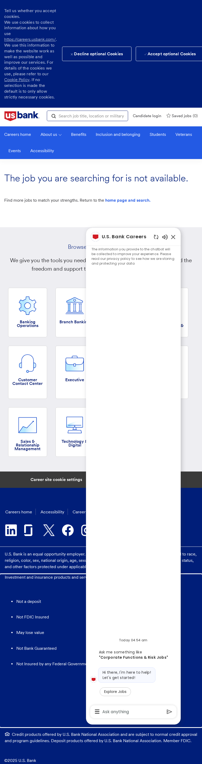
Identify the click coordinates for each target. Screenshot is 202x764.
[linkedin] (11, 530)
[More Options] (97, 712)
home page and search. (127, 200)
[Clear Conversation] (156, 237)
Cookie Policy (16, 79)
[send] (169, 711)
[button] (53, 115)
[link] (22, 116)
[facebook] (68, 530)
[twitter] (49, 530)
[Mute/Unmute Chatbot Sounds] (165, 237)
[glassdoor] (30, 530)
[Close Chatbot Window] (173, 237)
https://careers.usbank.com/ (30, 39)
